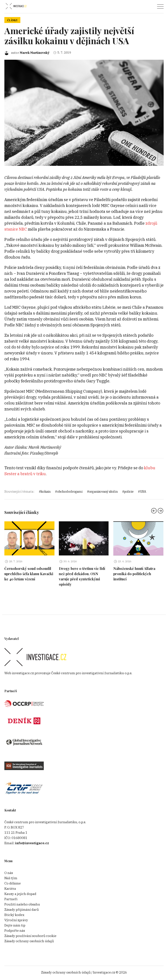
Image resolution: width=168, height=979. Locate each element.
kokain (46, 491)
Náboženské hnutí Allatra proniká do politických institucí (134, 573)
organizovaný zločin (103, 491)
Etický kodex (14, 915)
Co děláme (12, 883)
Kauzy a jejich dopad (20, 894)
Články (12, 20)
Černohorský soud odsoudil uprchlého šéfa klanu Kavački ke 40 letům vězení (28, 573)
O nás (8, 873)
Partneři (11, 899)
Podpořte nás (14, 930)
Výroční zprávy (16, 920)
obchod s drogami (69, 491)
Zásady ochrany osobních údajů (29, 941)
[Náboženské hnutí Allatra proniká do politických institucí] (138, 538)
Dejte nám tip (14, 925)
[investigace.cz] (16, 6)
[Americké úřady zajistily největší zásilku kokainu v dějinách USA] (84, 112)
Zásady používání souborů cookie (30, 936)
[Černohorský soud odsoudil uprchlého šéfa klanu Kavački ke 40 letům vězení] (29, 538)
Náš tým (10, 878)
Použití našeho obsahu (22, 904)
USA (143, 491)
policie (128, 491)
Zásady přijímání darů (21, 909)
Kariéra (10, 888)
